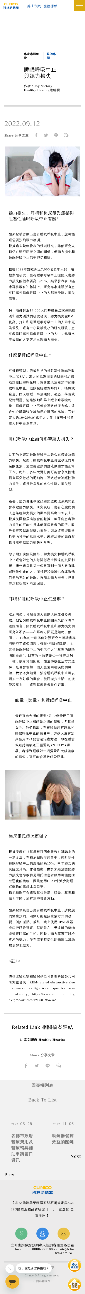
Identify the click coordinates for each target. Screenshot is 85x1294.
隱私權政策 (43, 1281)
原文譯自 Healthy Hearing (45, 1039)
